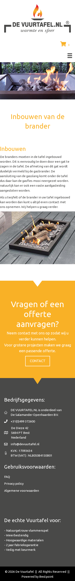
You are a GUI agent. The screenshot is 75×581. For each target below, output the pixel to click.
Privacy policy (14, 483)
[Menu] (70, 55)
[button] (37, 361)
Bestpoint (46, 576)
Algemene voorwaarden (21, 490)
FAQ (7, 476)
